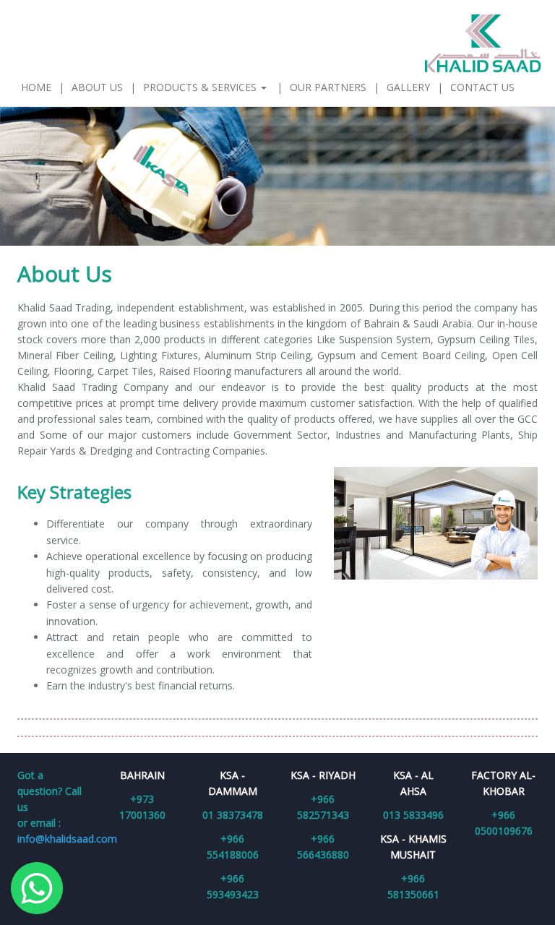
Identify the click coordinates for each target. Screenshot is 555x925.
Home (36, 87)
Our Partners (328, 87)
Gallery (408, 87)
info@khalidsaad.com (67, 839)
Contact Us (482, 87)
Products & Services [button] (201, 87)
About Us (97, 87)
